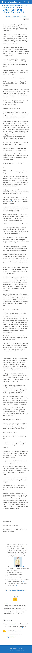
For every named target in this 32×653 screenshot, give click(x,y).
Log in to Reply (10, 637)
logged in (13, 624)
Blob (13, 2)
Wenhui (6, 603)
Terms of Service (20, 650)
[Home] (2, 5)
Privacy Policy (11, 650)
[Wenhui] (15, 601)
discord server (22, 627)
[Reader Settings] (27, 19)
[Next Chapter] (21, 16)
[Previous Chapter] (11, 16)
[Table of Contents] (24, 19)
